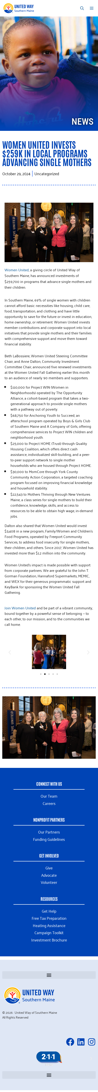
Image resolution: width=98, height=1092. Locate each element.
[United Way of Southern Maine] (19, 8)
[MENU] (92, 8)
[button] (10, 652)
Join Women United (20, 608)
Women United (17, 269)
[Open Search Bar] (82, 8)
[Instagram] (92, 1042)
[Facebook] (70, 1042)
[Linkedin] (81, 1042)
